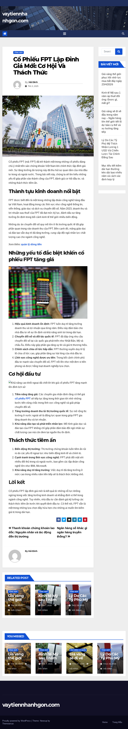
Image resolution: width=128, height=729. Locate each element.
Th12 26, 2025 (109, 664)
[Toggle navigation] (64, 33)
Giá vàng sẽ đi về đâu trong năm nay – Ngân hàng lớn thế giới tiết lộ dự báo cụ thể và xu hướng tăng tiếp (112, 121)
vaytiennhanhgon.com (31, 705)
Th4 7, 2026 (47, 664)
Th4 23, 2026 (17, 664)
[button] (123, 33)
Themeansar (7, 723)
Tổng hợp (18, 52)
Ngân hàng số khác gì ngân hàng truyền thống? (72, 532)
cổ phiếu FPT (23, 398)
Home (105, 722)
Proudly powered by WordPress (16, 721)
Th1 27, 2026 (78, 664)
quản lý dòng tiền (31, 244)
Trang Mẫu (117, 722)
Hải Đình (33, 82)
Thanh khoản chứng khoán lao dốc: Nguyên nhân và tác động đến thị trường (32, 532)
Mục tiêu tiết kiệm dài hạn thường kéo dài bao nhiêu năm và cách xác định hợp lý (112, 172)
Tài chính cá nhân (78, 650)
